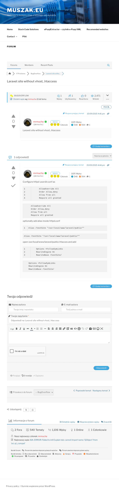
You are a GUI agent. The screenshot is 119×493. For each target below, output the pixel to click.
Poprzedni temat (83, 390)
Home (10, 29)
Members (29, 65)
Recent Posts (47, 65)
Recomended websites (97, 29)
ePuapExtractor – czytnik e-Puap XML (62, 29)
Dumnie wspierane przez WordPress (38, 486)
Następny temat (101, 390)
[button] (12, 329)
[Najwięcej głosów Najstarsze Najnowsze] (102, 155)
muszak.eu (25, 10)
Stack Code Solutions (28, 29)
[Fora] (10, 74)
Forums (13, 65)
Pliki (24, 36)
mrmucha (32, 99)
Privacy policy (12, 486)
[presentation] (12, 329)
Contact (11, 36)
